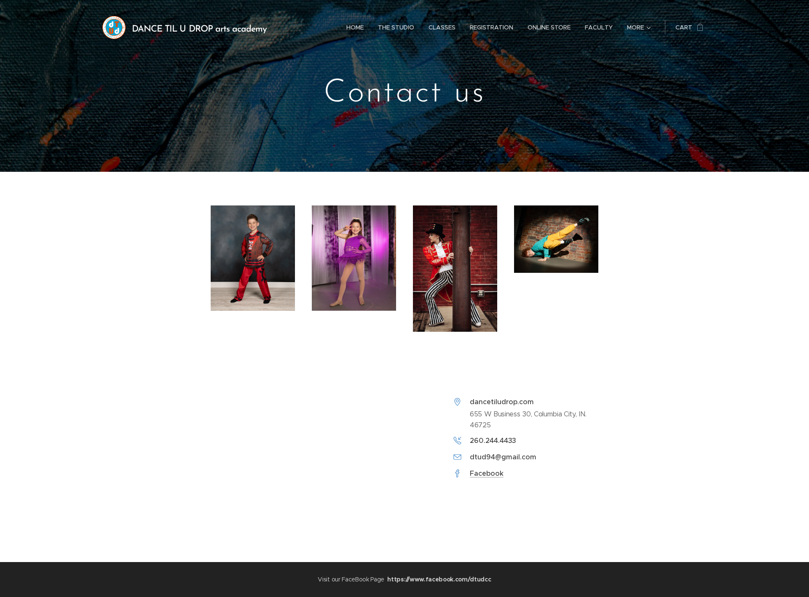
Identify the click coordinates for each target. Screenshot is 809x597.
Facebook (487, 473)
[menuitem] (355, 27)
